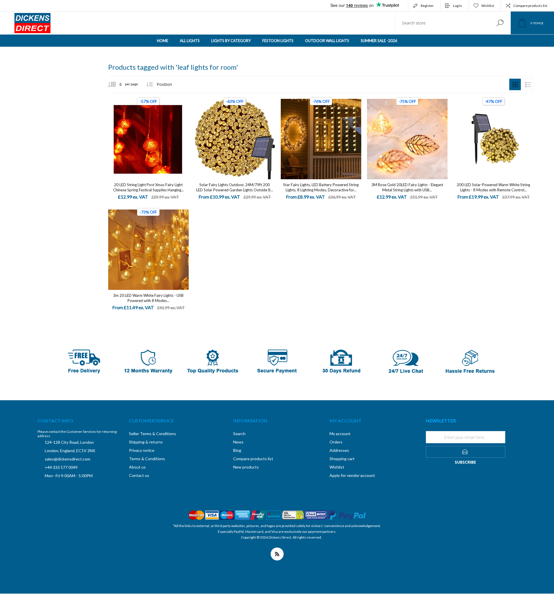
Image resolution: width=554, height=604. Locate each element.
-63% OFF (234, 101)
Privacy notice (141, 450)
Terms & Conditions (147, 458)
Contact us (139, 475)
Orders (336, 441)
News (238, 441)
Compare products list (530, 5)
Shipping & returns (146, 441)
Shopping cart (342, 458)
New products (246, 467)
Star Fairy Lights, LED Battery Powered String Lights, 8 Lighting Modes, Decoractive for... (321, 187)
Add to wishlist (167, 133)
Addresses (339, 450)
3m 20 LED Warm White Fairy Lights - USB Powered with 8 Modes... (148, 298)
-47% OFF (493, 101)
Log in (457, 5)
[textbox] (442, 23)
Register (427, 5)
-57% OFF (148, 101)
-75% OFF (407, 101)
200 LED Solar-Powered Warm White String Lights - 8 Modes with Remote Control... (493, 187)
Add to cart (142, 133)
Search (500, 23)
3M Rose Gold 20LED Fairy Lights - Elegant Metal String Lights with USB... (407, 187)
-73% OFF (148, 211)
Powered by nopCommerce (273, 543)
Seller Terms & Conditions (152, 433)
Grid (515, 84)
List (528, 84)
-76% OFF (321, 101)
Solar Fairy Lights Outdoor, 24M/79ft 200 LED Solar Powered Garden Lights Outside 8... (234, 187)
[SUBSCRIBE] (465, 452)
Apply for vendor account (352, 475)
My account (340, 433)
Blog (237, 450)
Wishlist (337, 467)
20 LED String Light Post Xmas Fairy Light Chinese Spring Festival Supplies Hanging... (148, 187)
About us (137, 467)
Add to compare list (180, 133)
